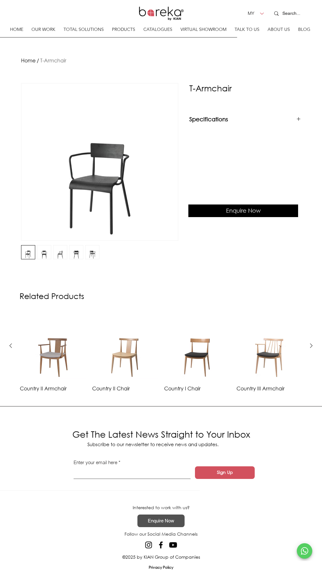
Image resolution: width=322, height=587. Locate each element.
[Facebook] (160, 545)
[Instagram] (148, 545)
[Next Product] (311, 345)
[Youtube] (173, 545)
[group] (161, 353)
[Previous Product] (10, 345)
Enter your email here (95, 462)
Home (28, 60)
